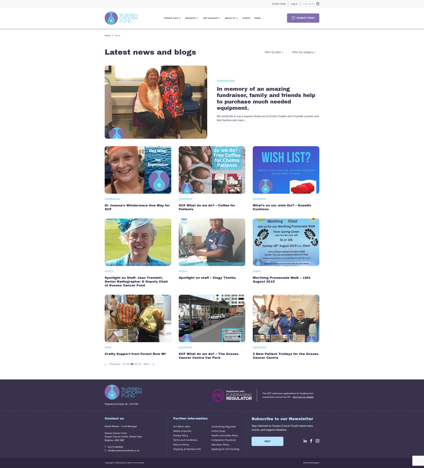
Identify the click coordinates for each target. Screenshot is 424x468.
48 (127, 364)
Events (246, 18)
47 (123, 364)
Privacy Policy (180, 435)
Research (190, 18)
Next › (147, 364)
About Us (230, 18)
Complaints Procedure (223, 440)
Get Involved (210, 18)
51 (139, 364)
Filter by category (303, 52)
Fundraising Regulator (223, 426)
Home (107, 35)
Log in (294, 3)
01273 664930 (114, 447)
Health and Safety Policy (224, 435)
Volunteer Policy (220, 444)
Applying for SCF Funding (225, 449)
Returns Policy (181, 444)
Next (267, 441)
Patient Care (171, 18)
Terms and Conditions (185, 440)
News (258, 18)
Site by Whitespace (311, 462)
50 (135, 364)
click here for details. (303, 397)
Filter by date (273, 52)
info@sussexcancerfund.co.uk (122, 450)
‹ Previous (114, 364)
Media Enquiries (182, 431)
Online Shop (279, 3)
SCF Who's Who (181, 426)
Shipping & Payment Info (187, 449)
